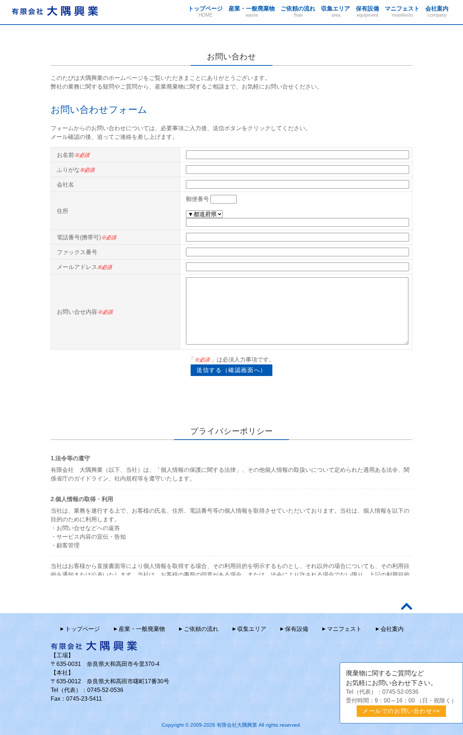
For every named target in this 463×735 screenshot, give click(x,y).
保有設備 (367, 12)
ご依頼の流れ (298, 12)
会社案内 (437, 12)
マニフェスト (402, 12)
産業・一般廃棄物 (252, 12)
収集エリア (335, 12)
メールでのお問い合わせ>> (401, 711)
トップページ (205, 12)
